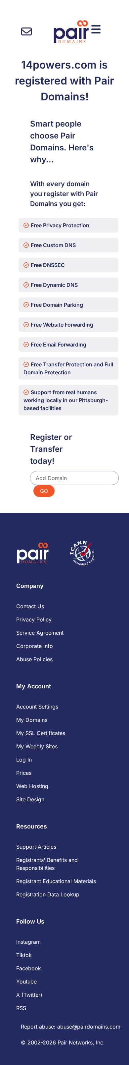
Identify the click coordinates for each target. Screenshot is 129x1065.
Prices (23, 773)
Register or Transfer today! (51, 449)
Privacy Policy (34, 619)
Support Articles (36, 846)
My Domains (31, 720)
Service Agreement (40, 632)
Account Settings (37, 706)
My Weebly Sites (37, 746)
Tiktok (24, 955)
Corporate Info (34, 646)
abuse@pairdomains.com (88, 1026)
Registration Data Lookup (47, 894)
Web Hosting (32, 786)
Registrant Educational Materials (56, 881)
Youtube (26, 981)
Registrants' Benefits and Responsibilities (47, 864)
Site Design (30, 799)
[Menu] (96, 29)
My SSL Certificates (40, 733)
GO (44, 491)
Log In (24, 759)
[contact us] (26, 31)
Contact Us (30, 606)
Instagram (28, 941)
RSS (21, 1008)
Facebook (28, 968)
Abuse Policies (34, 659)
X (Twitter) (29, 994)
